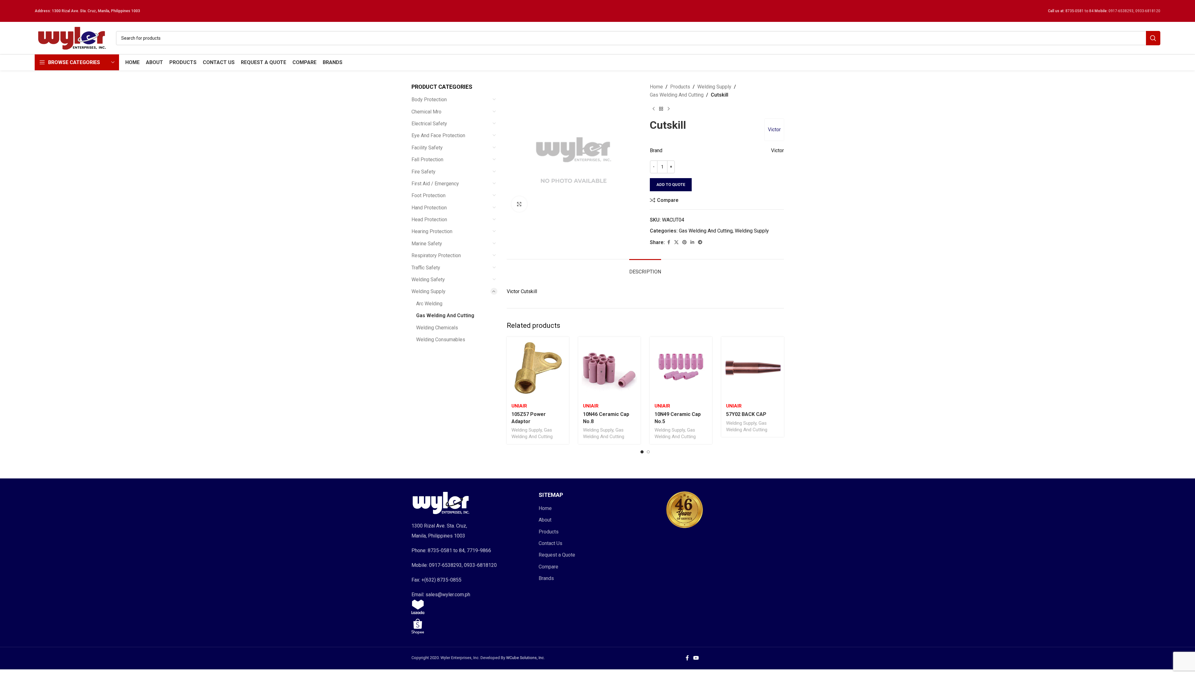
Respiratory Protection (436, 255)
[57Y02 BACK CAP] (752, 368)
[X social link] (676, 242)
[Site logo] (72, 38)
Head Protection (429, 219)
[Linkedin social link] (692, 242)
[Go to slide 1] (642, 451)
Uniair (519, 406)
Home (656, 87)
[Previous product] (653, 108)
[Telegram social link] (700, 242)
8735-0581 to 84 (1079, 11)
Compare (548, 567)
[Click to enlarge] (519, 204)
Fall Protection (427, 159)
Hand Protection (429, 208)
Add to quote (670, 184)
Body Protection (429, 99)
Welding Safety (428, 279)
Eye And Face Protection (438, 135)
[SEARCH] (1153, 38)
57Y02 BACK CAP (746, 414)
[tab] (645, 268)
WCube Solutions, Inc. (525, 657)
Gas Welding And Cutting (445, 315)
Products (680, 87)
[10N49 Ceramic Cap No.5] (681, 368)
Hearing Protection (431, 231)
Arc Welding (429, 304)
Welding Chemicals (437, 328)
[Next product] (668, 108)
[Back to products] (661, 108)
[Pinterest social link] (684, 242)
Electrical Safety (429, 124)
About (545, 520)
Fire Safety (423, 172)
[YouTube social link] (696, 658)
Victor (774, 129)
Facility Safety (427, 148)
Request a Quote (557, 555)
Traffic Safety (425, 268)
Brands (546, 578)
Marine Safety (426, 244)
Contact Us (550, 543)
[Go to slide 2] (648, 451)
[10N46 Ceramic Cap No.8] (609, 368)
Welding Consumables (440, 339)
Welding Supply (428, 291)
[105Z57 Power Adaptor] (538, 368)
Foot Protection (428, 195)
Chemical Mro (426, 112)
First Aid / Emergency (435, 184)
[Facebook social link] (668, 242)
